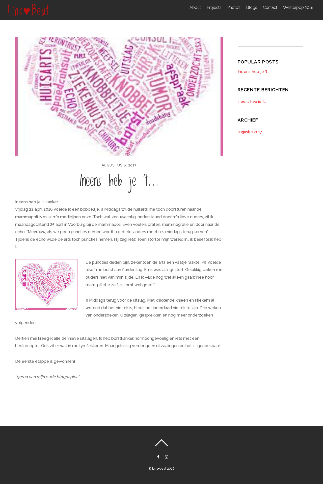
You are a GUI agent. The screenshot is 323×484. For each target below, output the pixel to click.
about (195, 7)
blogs (251, 7)
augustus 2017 (250, 132)
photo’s (233, 7)
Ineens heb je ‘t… (119, 181)
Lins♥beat (159, 468)
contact (270, 7)
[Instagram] (166, 456)
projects (214, 7)
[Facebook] (158, 456)
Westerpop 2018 (298, 7)
